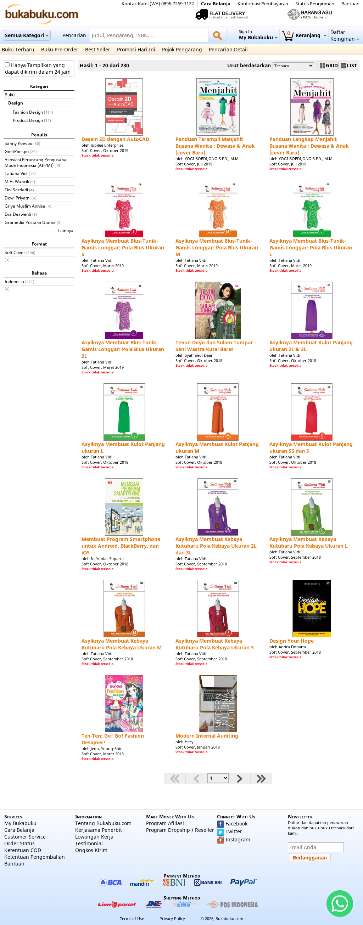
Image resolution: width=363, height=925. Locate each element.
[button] (310, 857)
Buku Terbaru (18, 49)
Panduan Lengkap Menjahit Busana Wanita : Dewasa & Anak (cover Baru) (309, 146)
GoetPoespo (17, 151)
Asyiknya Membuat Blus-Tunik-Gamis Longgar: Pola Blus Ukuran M (216, 247)
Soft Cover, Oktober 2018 (198, 360)
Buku (10, 94)
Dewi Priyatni (17, 198)
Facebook (236, 823)
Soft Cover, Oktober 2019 (105, 150)
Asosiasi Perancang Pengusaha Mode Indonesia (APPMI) (35, 162)
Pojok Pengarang (182, 49)
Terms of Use (132, 918)
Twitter (233, 831)
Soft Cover (15, 252)
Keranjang (304, 35)
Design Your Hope (291, 640)
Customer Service (25, 836)
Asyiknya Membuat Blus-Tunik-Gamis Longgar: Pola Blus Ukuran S (123, 247)
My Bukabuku (20, 823)
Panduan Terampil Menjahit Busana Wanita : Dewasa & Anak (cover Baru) (215, 146)
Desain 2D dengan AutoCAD (115, 139)
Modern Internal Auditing (206, 735)
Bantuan (350, 4)
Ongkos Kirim (91, 850)
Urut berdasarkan (249, 65)
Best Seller (97, 49)
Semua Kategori (24, 35)
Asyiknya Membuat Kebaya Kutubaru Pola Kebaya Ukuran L (308, 542)
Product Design (28, 120)
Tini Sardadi (16, 189)
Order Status (19, 843)
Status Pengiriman (314, 4)
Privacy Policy (172, 918)
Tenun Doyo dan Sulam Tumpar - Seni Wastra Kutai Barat (215, 345)
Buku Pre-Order (59, 49)
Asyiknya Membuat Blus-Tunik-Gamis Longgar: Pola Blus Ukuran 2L (123, 349)
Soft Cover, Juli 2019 (193, 164)
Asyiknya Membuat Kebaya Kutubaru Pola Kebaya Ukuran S (214, 644)
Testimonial (89, 843)
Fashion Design (28, 112)
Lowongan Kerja (94, 836)
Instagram (237, 839)
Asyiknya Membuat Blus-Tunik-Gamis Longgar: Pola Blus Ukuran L (310, 247)
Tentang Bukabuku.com (103, 823)
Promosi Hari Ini (136, 49)
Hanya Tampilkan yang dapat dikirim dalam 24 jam (38, 68)
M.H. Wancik (17, 181)
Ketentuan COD (22, 850)
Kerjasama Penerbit (98, 830)
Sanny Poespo (18, 143)
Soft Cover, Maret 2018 (103, 753)
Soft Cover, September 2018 (201, 563)
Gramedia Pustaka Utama (30, 222)
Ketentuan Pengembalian (34, 856)
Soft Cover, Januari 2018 (197, 747)
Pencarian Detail (228, 49)
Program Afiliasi (165, 823)
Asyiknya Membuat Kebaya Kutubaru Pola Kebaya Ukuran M (122, 644)
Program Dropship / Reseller (180, 830)
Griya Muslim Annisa (25, 206)
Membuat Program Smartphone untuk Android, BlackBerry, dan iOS (121, 546)
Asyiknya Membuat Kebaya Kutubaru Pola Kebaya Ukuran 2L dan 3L (216, 546)
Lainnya (65, 230)
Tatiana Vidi (16, 173)
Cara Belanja (215, 4)
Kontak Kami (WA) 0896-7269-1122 (158, 4)
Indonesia (14, 281)
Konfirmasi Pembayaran (263, 4)
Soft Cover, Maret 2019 (103, 265)
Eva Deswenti (18, 214)
